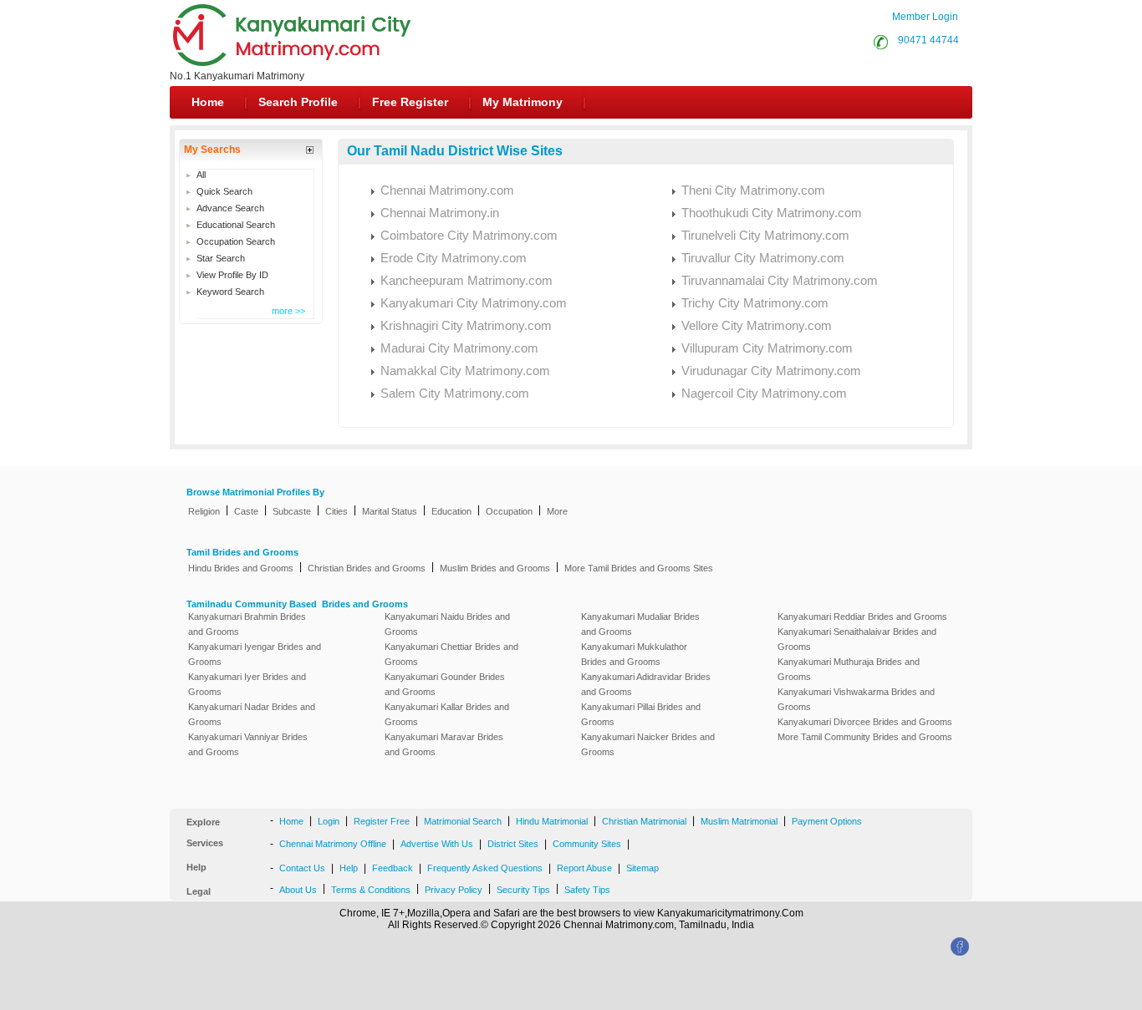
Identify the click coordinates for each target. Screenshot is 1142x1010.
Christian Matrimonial (644, 821)
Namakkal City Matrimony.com (465, 370)
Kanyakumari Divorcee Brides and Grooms (864, 722)
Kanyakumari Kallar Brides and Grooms (447, 714)
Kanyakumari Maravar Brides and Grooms (444, 744)
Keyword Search (230, 292)
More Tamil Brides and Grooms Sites (638, 568)
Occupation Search (235, 241)
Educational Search (235, 225)
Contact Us (302, 868)
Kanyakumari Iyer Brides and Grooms (247, 684)
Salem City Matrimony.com (454, 393)
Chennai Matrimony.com (447, 190)
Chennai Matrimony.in (439, 213)
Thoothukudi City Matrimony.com (771, 213)
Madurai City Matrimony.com (459, 348)
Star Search (220, 258)
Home (207, 102)
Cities (336, 511)
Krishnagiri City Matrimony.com (466, 325)
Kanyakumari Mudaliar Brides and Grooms (640, 624)
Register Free (382, 821)
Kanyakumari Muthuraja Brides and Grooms (848, 669)
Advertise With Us (436, 844)
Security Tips (523, 890)
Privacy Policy (453, 890)
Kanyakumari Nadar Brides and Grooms (251, 714)
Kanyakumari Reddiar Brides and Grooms (862, 617)
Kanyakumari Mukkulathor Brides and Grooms (634, 654)
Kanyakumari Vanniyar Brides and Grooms (248, 744)
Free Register (410, 102)
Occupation (509, 511)
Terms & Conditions (370, 890)
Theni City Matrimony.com (753, 190)
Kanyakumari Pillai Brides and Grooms (641, 714)
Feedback (392, 868)
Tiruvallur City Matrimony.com (762, 258)
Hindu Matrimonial (552, 821)
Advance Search (230, 208)
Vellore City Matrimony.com (756, 325)
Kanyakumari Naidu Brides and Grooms (447, 624)
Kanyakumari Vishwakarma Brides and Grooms (856, 699)
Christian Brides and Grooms (367, 568)
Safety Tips (587, 890)
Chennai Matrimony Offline (332, 844)
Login (328, 821)
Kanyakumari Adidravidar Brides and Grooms (646, 684)
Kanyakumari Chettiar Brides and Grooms (451, 654)
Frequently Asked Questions (485, 868)
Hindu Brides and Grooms (240, 568)
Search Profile (298, 102)
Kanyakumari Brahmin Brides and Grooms (247, 624)
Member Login (925, 17)
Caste (246, 511)
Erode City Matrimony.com (453, 258)
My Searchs (212, 149)
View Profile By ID (232, 275)
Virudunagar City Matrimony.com (771, 370)
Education (451, 511)
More (557, 511)
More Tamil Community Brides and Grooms (864, 737)
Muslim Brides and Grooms (495, 568)
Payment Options (827, 821)
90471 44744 (926, 40)
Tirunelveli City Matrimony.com (765, 235)
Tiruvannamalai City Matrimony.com (779, 280)
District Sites (512, 844)
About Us (298, 890)
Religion (204, 511)
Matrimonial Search (463, 821)
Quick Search (224, 191)
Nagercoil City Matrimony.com (764, 393)
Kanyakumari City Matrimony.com (473, 303)
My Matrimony (522, 102)
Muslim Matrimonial (739, 821)
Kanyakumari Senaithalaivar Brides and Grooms (856, 639)
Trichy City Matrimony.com (754, 303)
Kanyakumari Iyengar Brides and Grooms (254, 654)
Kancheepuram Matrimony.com (466, 280)
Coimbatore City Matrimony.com (469, 235)
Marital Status (389, 511)
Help (348, 868)
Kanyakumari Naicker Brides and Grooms (648, 744)
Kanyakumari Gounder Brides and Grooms (445, 684)
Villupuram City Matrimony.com (767, 348)
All (201, 175)
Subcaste (292, 511)
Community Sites (587, 844)
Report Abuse (584, 868)
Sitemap (642, 868)
